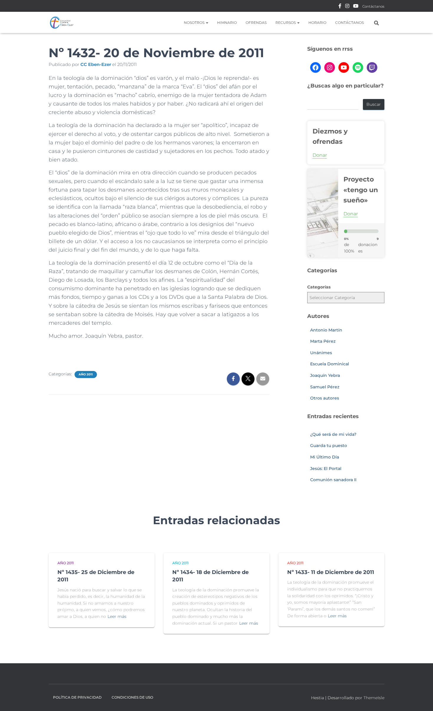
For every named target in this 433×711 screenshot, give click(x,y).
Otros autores (324, 398)
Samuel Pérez (324, 387)
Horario (317, 22)
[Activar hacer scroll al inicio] (421, 699)
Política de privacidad (77, 697)
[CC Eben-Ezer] (61, 22)
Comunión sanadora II (333, 479)
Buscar (373, 104)
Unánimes (321, 352)
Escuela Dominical (329, 364)
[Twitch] (372, 67)
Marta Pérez (323, 341)
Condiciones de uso (132, 697)
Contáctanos (373, 6)
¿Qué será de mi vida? (333, 434)
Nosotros (194, 22)
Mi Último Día (324, 457)
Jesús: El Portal (325, 468)
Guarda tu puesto (328, 445)
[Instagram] (329, 67)
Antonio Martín (326, 330)
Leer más (117, 616)
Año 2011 (86, 374)
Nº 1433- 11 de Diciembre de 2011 (330, 572)
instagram (347, 7)
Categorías (318, 287)
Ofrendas (256, 22)
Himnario (227, 22)
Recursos (286, 22)
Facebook (339, 7)
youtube (355, 7)
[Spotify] (358, 67)
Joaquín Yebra (325, 375)
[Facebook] (315, 67)
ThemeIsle (373, 697)
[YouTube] (343, 67)
